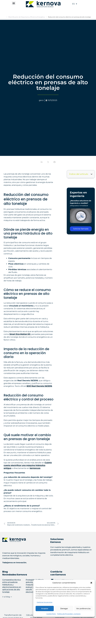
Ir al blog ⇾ (7, 597)
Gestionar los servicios (44, 602)
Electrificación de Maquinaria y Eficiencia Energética (26, 17)
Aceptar (44, 608)
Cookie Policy (51, 614)
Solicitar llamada (80, 229)
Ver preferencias (83, 608)
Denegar (64, 608)
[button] (91, 583)
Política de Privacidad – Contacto (69, 614)
